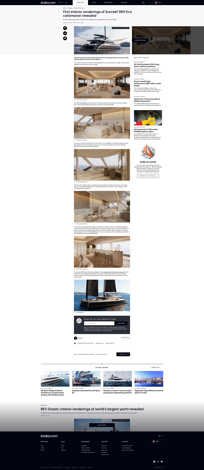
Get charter (104, 452)
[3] (125, 338)
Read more (102, 425)
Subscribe (121, 323)
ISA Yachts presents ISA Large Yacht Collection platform (146, 65)
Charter (124, 2)
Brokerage (109, 2)
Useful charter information (128, 450)
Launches (81, 388)
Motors (62, 445)
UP (159, 436)
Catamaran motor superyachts (121, 27)
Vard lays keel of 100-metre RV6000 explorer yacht (146, 130)
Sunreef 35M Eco (110, 343)
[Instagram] (154, 461)
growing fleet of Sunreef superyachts (114, 272)
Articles (42, 447)
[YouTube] (161, 461)
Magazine (80, 2)
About (42, 467)
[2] (123, 338)
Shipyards (63, 450)
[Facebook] (158, 461)
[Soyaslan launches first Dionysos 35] (86, 379)
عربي (66, 2)
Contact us (123, 354)
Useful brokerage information (88, 452)
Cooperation (67, 467)
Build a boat (104, 450)
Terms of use (75, 467)
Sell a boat (104, 447)
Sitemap (90, 467)
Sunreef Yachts (99, 343)
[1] (121, 338)
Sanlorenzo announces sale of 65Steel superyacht (147, 100)
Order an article (105, 454)
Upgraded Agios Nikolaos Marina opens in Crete (149, 391)
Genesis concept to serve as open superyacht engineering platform (117, 391)
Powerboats (84, 445)
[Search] (143, 2)
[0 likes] (65, 38)
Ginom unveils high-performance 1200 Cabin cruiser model (147, 83)
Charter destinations (126, 447)
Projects (81, 8)
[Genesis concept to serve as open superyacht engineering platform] (117, 379)
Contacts (47, 467)
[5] (129, 338)
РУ (62, 2)
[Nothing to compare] (150, 2)
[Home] (48, 2)
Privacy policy (83, 467)
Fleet (94, 2)
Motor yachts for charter (127, 445)
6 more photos (140, 40)
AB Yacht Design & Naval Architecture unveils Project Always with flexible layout (52, 392)
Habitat (42, 450)
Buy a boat (104, 445)
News (75, 8)
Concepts (50, 388)
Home (64, 8)
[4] (127, 338)
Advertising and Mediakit (57, 467)
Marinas (143, 388)
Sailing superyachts (85, 450)
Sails (62, 447)
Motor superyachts (85, 447)
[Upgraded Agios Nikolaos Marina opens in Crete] (149, 379)
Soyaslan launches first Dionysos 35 (86, 391)
